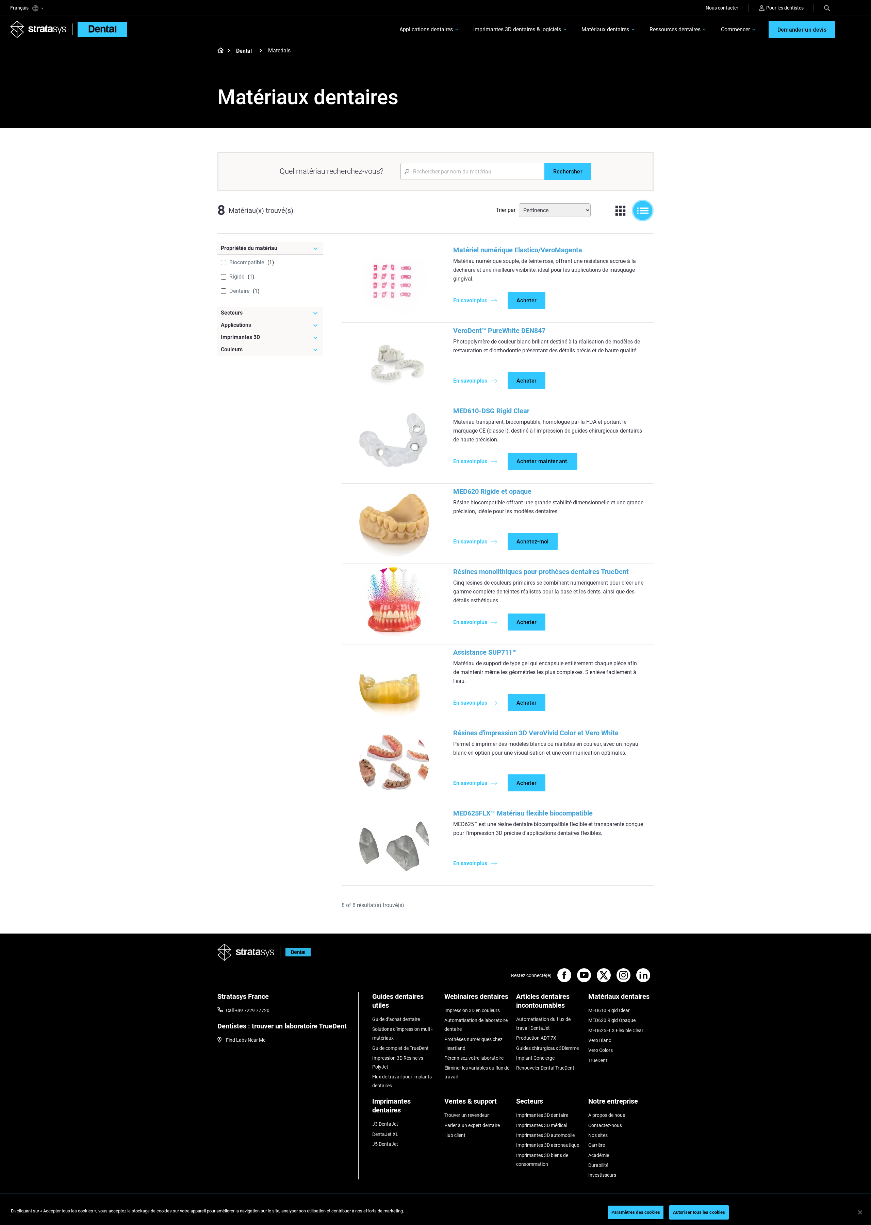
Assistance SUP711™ (485, 652)
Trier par (505, 210)
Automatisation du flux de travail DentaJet (543, 1024)
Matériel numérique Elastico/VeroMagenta (517, 250)
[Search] (827, 8)
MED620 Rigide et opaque (492, 491)
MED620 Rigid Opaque (612, 1020)
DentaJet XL (385, 1134)
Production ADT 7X (536, 1038)
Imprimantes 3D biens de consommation (542, 1160)
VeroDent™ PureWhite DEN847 (499, 330)
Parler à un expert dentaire (472, 1125)
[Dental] (260, 50)
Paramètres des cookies (635, 1212)
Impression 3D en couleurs (472, 1010)
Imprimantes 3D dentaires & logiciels (517, 29)
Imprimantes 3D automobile (545, 1135)
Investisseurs (602, 1175)
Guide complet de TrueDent (400, 1048)
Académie (598, 1155)
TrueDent (597, 1060)
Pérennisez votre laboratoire (474, 1058)
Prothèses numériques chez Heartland (473, 1044)
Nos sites (598, 1135)
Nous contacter (722, 8)
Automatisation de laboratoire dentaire (476, 1025)
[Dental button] (295, 952)
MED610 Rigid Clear (609, 1010)
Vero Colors (600, 1050)
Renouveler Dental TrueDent (545, 1068)
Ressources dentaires (675, 29)
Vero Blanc (599, 1040)
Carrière (596, 1145)
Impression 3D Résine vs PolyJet (397, 1062)
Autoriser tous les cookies (699, 1212)
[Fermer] (860, 1212)
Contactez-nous (605, 1125)
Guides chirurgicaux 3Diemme (547, 1048)
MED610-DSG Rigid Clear (491, 411)
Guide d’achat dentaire (396, 1019)
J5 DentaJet (385, 1144)
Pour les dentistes (785, 8)
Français (20, 8)
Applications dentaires (426, 29)
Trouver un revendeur (466, 1115)
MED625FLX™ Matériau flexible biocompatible (523, 813)
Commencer (735, 29)
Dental (244, 51)
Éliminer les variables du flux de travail (476, 1072)
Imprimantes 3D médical (541, 1125)
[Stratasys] (38, 29)
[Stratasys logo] (246, 952)
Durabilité (598, 1165)
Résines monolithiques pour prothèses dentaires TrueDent (541, 572)
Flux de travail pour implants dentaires (402, 1081)
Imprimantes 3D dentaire (542, 1115)
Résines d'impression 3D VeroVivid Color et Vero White (536, 733)
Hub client (454, 1135)
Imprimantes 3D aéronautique (547, 1145)
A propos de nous (606, 1115)
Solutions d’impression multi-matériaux (402, 1033)
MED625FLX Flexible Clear (615, 1030)
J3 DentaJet (385, 1124)
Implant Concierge (535, 1058)
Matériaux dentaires (605, 29)
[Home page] (218, 51)
